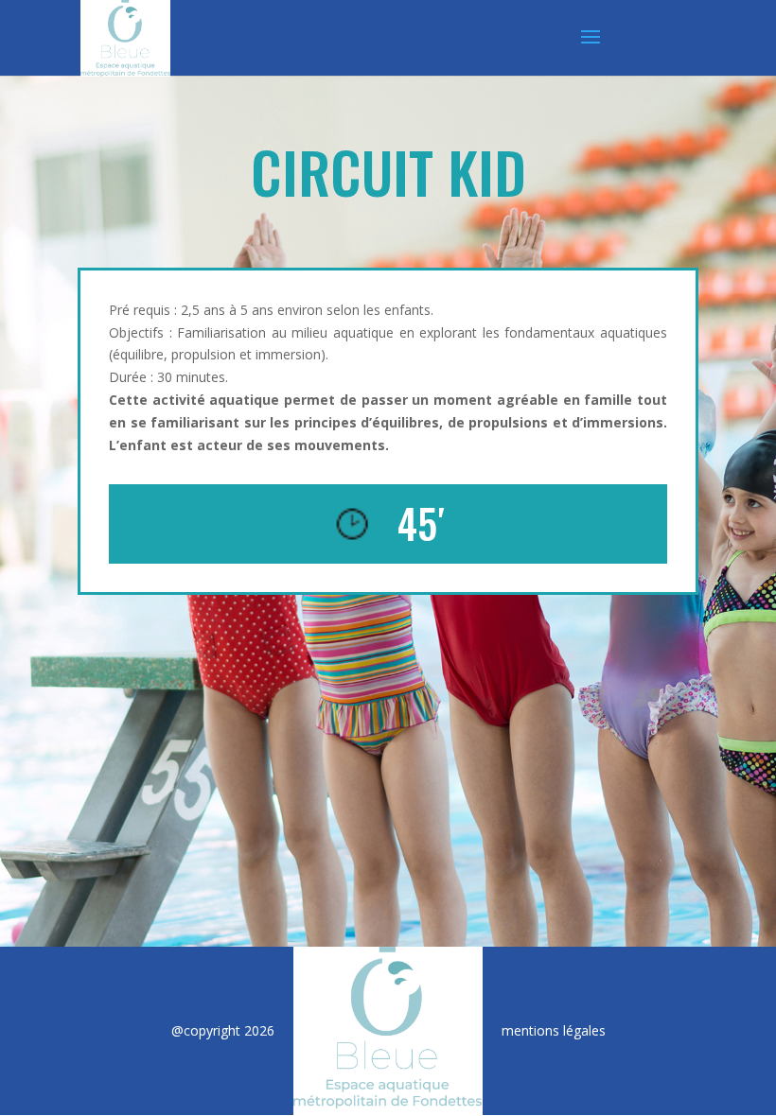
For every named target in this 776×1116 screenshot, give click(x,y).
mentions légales (554, 1030)
